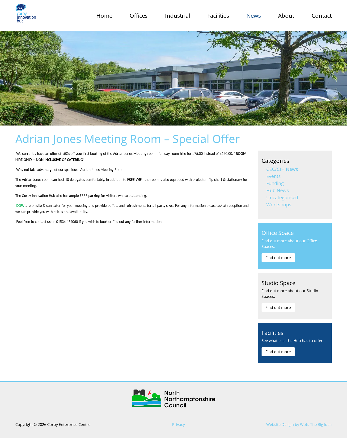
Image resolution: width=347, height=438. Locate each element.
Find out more (278, 257)
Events (273, 176)
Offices (139, 15)
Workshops (278, 204)
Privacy (178, 424)
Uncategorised (282, 197)
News (253, 15)
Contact (322, 15)
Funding (275, 183)
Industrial (177, 15)
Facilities (218, 15)
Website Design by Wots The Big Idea (299, 424)
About (286, 15)
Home (104, 15)
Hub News (277, 190)
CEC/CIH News (282, 169)
